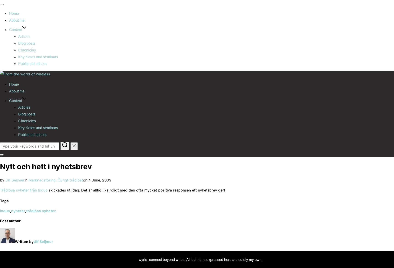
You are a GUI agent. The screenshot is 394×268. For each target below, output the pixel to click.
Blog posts (26, 43)
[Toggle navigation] (2, 4)
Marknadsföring (42, 180)
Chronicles (27, 50)
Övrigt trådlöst (70, 180)
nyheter (18, 211)
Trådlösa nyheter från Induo (24, 190)
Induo (5, 211)
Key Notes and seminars (38, 57)
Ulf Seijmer (14, 180)
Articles (24, 36)
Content (15, 30)
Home (14, 13)
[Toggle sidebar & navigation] (2, 155)
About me (17, 20)
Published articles (32, 64)
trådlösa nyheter (41, 211)
